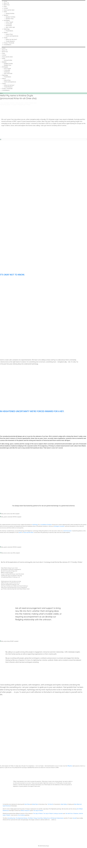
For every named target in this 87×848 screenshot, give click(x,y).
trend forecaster (67, 530)
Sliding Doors (46, 818)
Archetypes (7, 20)
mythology (35, 524)
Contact (6, 8)
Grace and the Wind (9, 10)
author (20, 532)
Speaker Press (10, 18)
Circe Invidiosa (21, 815)
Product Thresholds (9, 43)
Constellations (7, 44)
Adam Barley (64, 804)
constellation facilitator (46, 524)
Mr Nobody (53, 818)
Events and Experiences (12, 36)
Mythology (6, 29)
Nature (5, 32)
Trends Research (10, 41)
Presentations (9, 30)
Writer (5, 11)
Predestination (60, 818)
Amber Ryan (35, 804)
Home (5, 1)
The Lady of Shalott (38, 810)
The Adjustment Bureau (21, 818)
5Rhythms (69, 766)
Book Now (7, 4)
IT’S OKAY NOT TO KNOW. (12, 274)
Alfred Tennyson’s (25, 810)
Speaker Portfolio (10, 17)
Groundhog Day (11, 818)
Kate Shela (27, 804)
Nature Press (9, 34)
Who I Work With (10, 27)
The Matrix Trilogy (32, 818)
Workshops (9, 25)
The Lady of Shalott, (38, 813)
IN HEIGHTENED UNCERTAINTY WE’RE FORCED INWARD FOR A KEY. (32, 411)
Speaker (6, 15)
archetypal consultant (59, 526)
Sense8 (74, 818)
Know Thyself (9, 22)
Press (5, 6)
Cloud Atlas (40, 818)
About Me (6, 3)
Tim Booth (50, 804)
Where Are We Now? (11, 39)
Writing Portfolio (10, 13)
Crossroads (9, 24)
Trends (5, 37)
